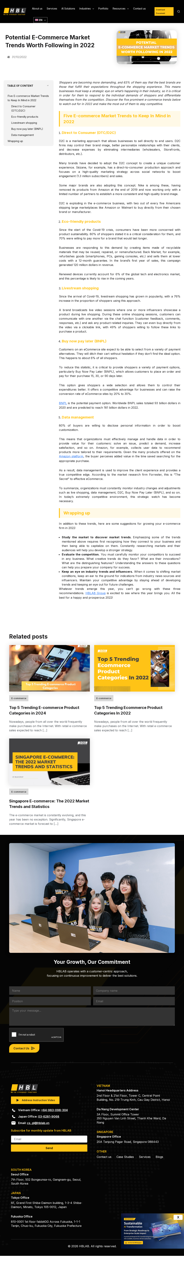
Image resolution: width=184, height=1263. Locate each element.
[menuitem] (40, 20)
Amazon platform (71, 456)
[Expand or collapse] (47, 86)
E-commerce (18, 698)
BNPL (63, 403)
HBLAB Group (96, 593)
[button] (92, 8)
